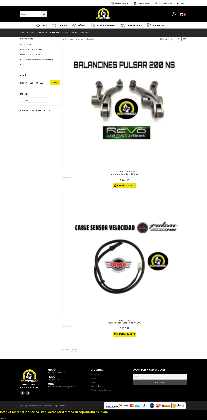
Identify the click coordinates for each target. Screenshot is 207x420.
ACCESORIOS (26, 44)
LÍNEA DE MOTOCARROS (31, 54)
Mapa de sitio (96, 382)
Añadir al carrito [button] (126, 185)
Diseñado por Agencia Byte (54, 406)
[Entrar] (174, 14)
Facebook (22, 393)
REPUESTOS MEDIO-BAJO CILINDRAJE (37, 59)
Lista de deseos (97, 386)
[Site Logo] (103, 14)
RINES (22, 64)
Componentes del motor (125, 172)
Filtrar (55, 83)
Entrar (182, 3)
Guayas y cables (125, 320)
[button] (179, 39)
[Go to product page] (125, 106)
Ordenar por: (68, 39)
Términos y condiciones (101, 390)
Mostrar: (163, 39)
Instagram (28, 393)
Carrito (93, 378)
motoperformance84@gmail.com (62, 386)
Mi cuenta (95, 374)
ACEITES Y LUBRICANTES (31, 49)
